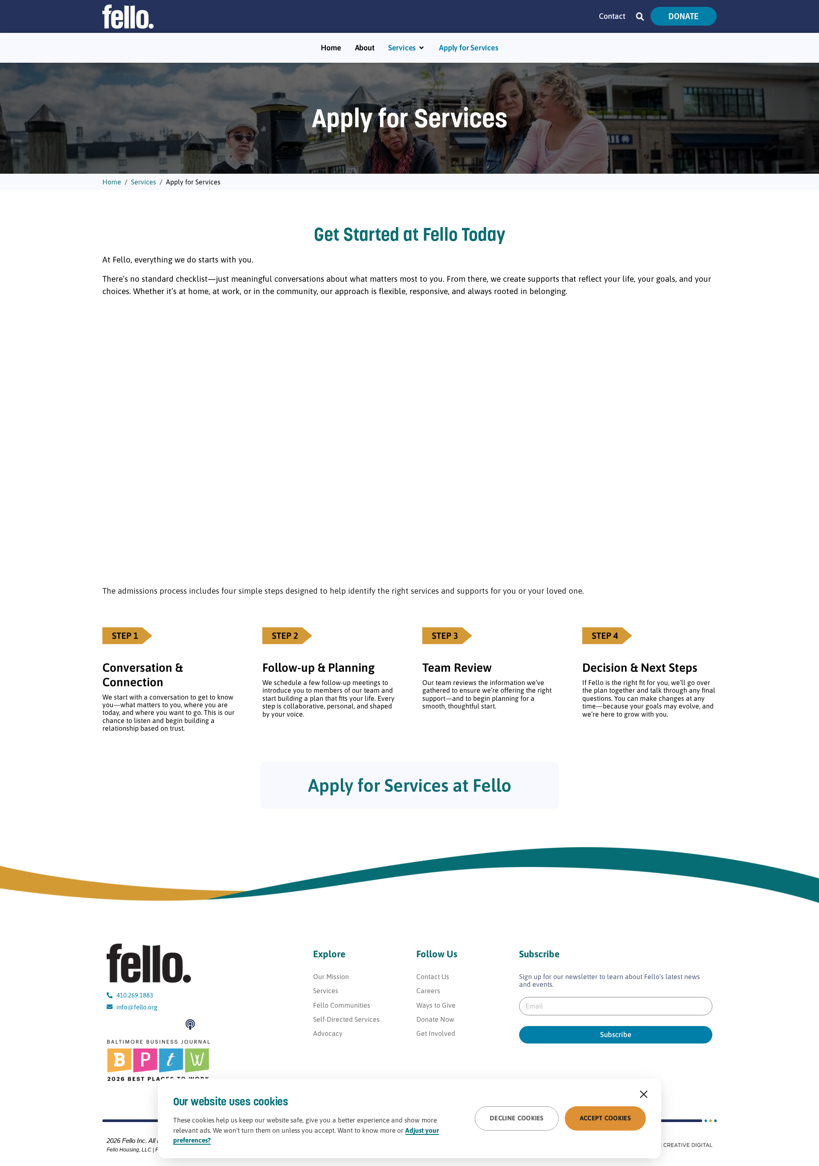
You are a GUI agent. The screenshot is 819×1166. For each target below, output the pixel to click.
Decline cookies (517, 1118)
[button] (640, 16)
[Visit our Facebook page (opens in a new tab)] (134, 1024)
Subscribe (615, 1034)
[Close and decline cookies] (644, 1094)
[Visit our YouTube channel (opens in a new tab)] (114, 1024)
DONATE (683, 16)
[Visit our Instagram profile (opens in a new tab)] (154, 1024)
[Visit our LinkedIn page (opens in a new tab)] (173, 1024)
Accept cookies (605, 1118)
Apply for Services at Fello (409, 785)
